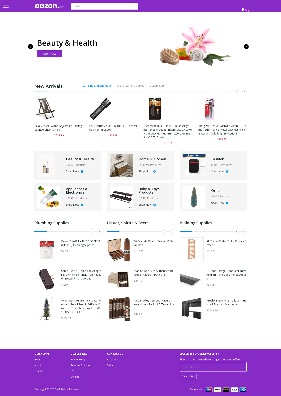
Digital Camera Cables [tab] (130, 85)
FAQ (73, 371)
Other (216, 190)
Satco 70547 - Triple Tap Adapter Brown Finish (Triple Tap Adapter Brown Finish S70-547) (81, 274)
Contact (38, 371)
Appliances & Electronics (77, 191)
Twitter (111, 365)
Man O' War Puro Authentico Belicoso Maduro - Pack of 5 (154, 272)
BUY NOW (49, 53)
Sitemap (75, 376)
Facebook (112, 359)
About (37, 365)
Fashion (217, 159)
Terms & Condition (81, 365)
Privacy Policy (78, 359)
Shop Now (73, 171)
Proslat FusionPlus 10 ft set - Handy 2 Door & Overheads (226, 302)
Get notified (188, 376)
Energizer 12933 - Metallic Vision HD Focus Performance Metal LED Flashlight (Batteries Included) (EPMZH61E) (222, 129)
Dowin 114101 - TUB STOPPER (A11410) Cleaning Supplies (80, 243)
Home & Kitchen (152, 159)
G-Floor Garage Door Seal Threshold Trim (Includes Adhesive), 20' (226, 274)
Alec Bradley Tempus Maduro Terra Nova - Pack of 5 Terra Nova (154, 304)
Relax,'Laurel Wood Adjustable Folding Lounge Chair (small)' (58, 127)
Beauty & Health (80, 159)
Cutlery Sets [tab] (157, 85)
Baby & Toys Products (149, 191)
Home (37, 359)
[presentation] (30, 46)
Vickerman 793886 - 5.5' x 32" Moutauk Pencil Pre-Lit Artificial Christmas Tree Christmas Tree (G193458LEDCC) (81, 306)
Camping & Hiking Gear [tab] (96, 85)
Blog (245, 9)
